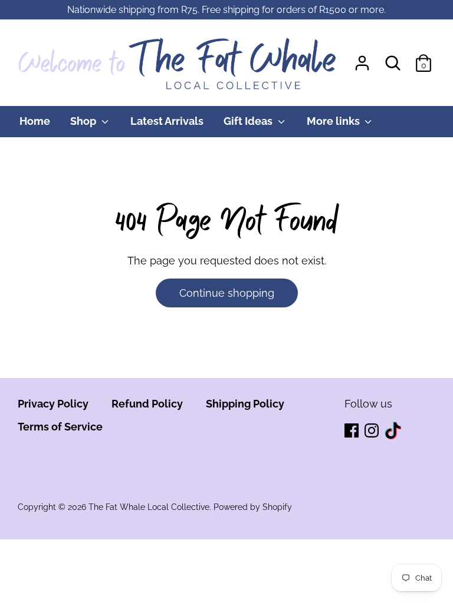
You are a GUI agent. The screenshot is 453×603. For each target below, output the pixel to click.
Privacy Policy (53, 403)
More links (334, 121)
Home (34, 121)
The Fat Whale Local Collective (148, 507)
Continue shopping (226, 293)
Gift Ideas (249, 121)
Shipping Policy (245, 403)
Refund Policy (147, 403)
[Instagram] (373, 431)
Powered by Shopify (253, 507)
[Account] (362, 59)
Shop (84, 121)
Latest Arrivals (166, 121)
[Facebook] (352, 431)
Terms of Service (60, 426)
